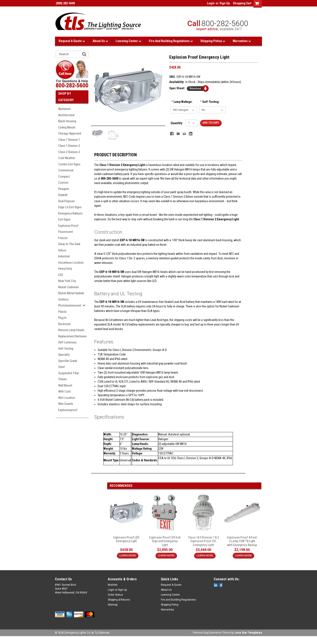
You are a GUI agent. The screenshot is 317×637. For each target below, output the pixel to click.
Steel (61, 367)
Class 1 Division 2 (69, 146)
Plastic (62, 312)
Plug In (62, 318)
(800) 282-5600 (65, 3)
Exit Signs (64, 219)
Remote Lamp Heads (71, 330)
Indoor (62, 250)
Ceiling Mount (66, 127)
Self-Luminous (67, 342)
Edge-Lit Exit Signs (70, 207)
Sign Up (225, 3)
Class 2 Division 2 (69, 152)
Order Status (115, 594)
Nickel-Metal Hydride (71, 293)
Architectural (66, 115)
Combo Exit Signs (69, 164)
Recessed (64, 324)
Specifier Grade (67, 361)
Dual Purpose (66, 201)
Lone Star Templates (248, 632)
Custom (63, 183)
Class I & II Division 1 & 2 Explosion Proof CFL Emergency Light (203, 541)
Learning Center (127, 41)
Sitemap (113, 604)
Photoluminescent (69, 305)
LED (60, 275)
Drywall (62, 195)
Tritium (62, 379)
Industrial (64, 256)
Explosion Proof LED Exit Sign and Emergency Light (164, 541)
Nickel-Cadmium (68, 287)
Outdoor (63, 299)
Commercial (65, 170)
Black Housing (67, 121)
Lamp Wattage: (182, 101)
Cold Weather (66, 158)
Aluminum (64, 109)
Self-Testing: (210, 101)
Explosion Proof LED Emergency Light (126, 539)
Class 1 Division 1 (69, 140)
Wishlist (113, 584)
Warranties (240, 41)
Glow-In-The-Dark (69, 244)
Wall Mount (65, 385)
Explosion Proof (68, 226)
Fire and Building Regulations (169, 41)
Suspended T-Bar (68, 373)
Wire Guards (65, 404)
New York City (67, 281)
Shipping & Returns (119, 599)
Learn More (127, 555)
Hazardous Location (71, 263)
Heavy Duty (65, 269)
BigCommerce (212, 632)
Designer (63, 189)
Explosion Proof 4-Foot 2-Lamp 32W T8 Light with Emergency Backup (242, 541)
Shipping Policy (211, 41)
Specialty (64, 355)
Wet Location (66, 398)
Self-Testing (65, 349)
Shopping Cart (242, 3)
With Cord (64, 391)
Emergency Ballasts (70, 213)
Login (211, 3)
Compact (64, 176)
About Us (99, 41)
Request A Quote (70, 41)
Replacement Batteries (72, 336)
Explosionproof (67, 410)
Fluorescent (65, 232)
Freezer (62, 238)
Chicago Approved (69, 133)
